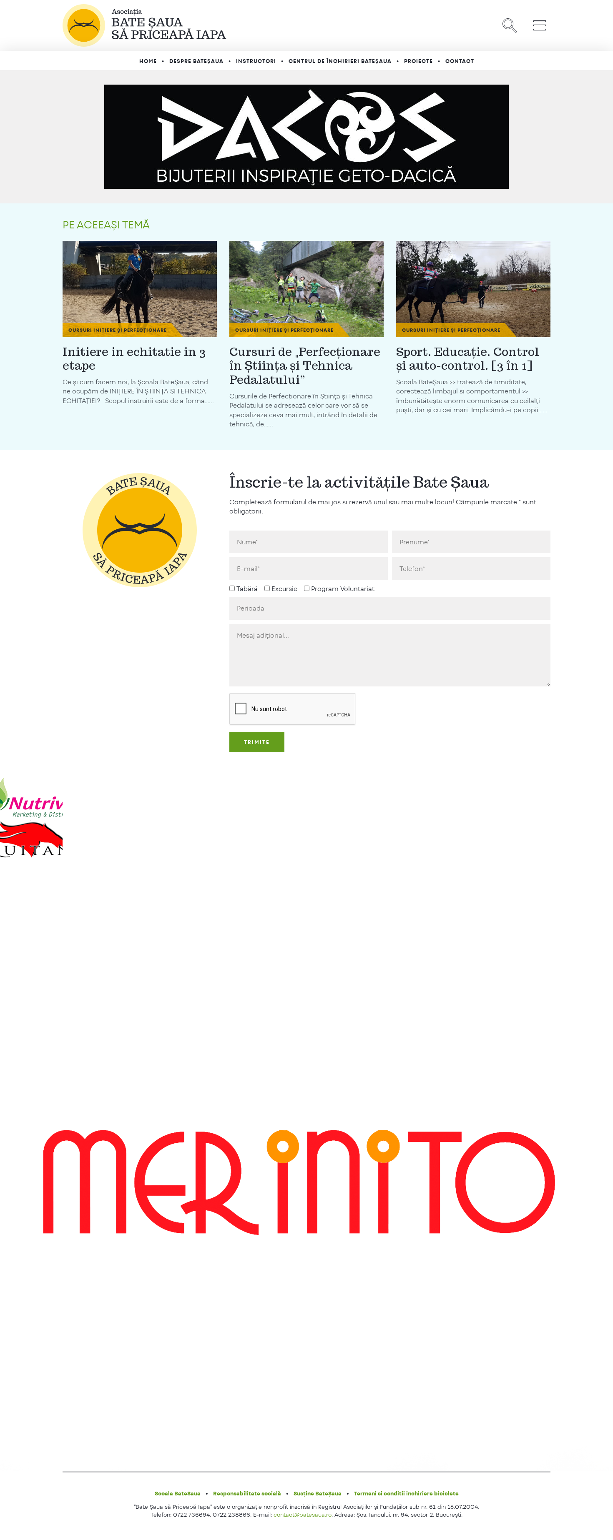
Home (148, 61)
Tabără (247, 588)
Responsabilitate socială (247, 1493)
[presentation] (292, 709)
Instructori (256, 61)
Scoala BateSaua (178, 1493)
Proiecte (418, 61)
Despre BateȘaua (196, 61)
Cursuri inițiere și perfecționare (117, 330)
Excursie (284, 588)
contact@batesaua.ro (303, 1514)
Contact (459, 61)
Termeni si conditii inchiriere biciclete (406, 1493)
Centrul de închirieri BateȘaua (340, 61)
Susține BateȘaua (318, 1493)
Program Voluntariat (342, 588)
